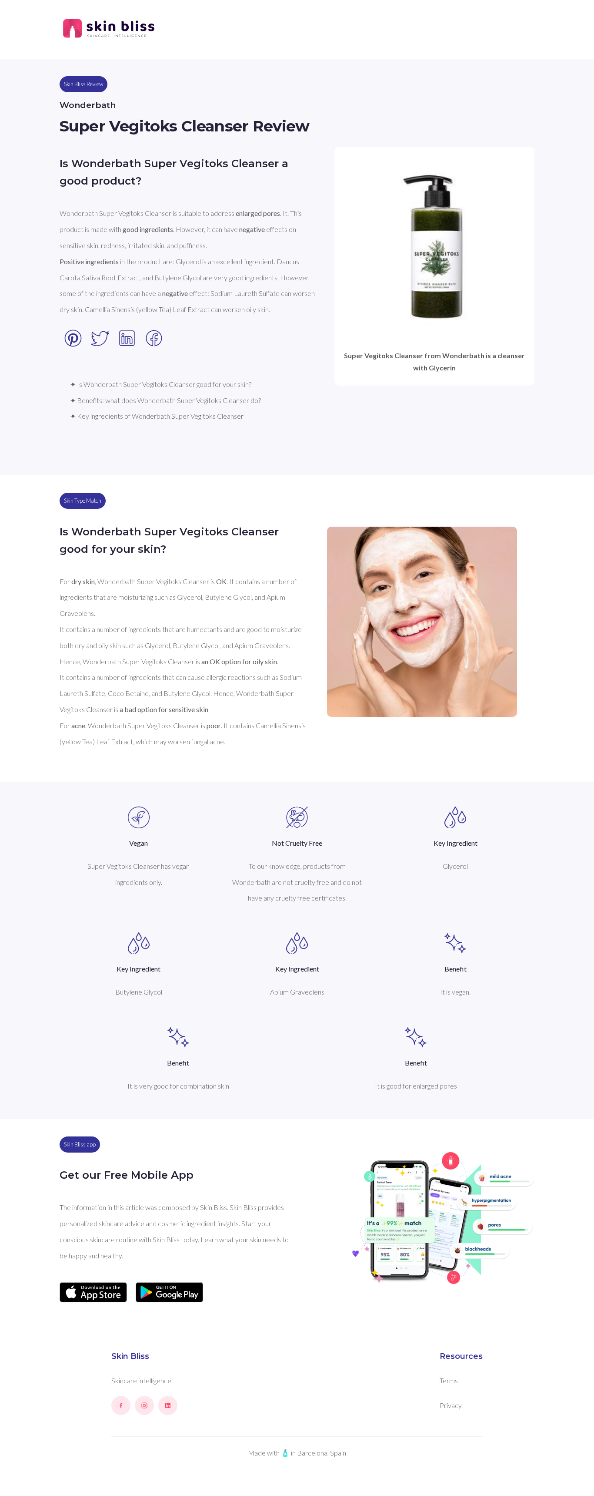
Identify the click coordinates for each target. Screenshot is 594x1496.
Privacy (451, 1405)
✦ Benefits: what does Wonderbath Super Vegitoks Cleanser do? (165, 400)
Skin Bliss (130, 1356)
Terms (449, 1380)
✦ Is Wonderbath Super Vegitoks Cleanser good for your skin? (160, 384)
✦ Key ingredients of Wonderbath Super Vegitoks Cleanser (157, 416)
